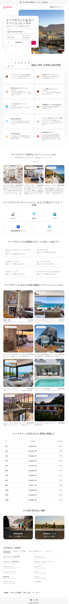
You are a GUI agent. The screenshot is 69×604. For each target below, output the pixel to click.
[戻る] (30, 161)
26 (18, 63)
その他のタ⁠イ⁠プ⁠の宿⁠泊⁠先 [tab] (19, 551)
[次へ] (37, 161)
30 (9, 66)
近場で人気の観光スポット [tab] (36, 551)
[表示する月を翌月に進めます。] (28, 42)
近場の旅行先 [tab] (6, 551)
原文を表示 (45, 2)
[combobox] (21, 32)
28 (25, 63)
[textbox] (13, 38)
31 (12, 66)
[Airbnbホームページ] (7, 7)
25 (15, 63)
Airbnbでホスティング (56, 7)
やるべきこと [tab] (49, 551)
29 (28, 63)
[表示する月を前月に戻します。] (9, 42)
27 (22, 63)
